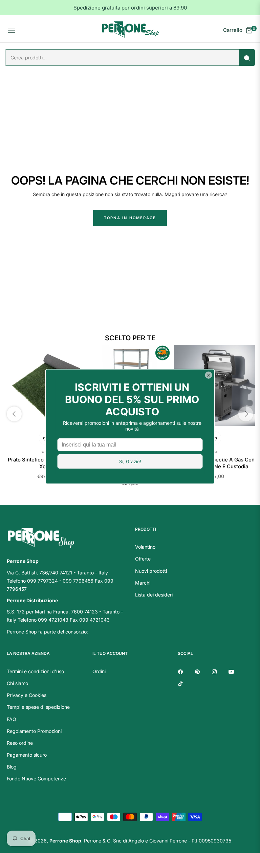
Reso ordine (20, 743)
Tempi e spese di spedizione (38, 707)
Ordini (99, 671)
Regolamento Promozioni (34, 731)
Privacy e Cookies (26, 695)
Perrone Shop (65, 840)
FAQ (11, 719)
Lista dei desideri (154, 595)
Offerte (143, 559)
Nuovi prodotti (151, 571)
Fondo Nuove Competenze (36, 778)
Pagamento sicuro (27, 755)
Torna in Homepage (130, 217)
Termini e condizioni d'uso (35, 671)
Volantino (145, 547)
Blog (12, 767)
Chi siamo (17, 683)
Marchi (142, 583)
